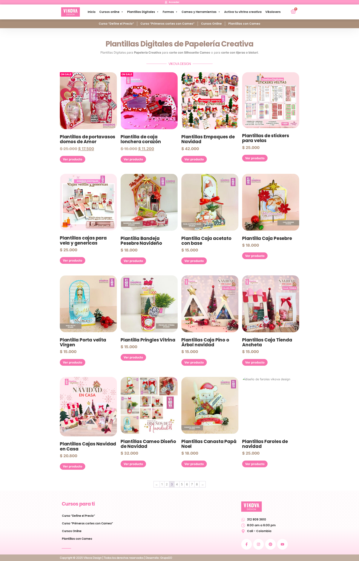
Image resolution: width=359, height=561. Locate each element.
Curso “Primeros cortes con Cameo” (167, 24)
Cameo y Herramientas (199, 12)
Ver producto (72, 159)
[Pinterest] (270, 544)
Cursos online (109, 12)
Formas (168, 12)
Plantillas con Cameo (244, 24)
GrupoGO (166, 558)
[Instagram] (258, 544)
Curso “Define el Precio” (116, 24)
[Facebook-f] (246, 544)
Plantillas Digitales (141, 12)
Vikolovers (273, 12)
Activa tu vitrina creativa (243, 12)
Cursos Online (211, 24)
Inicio (92, 12)
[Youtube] (282, 544)
